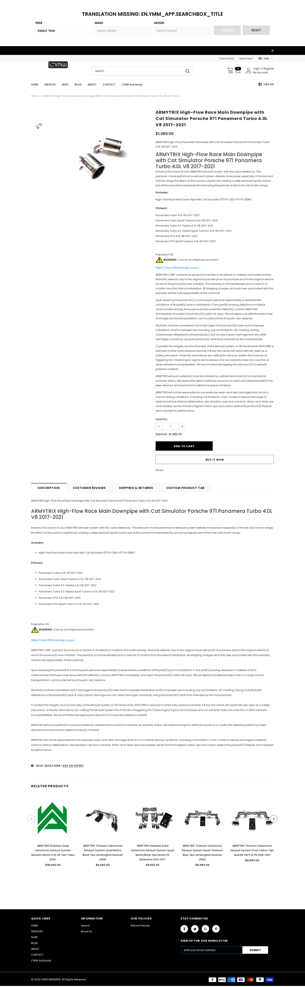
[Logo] (58, 64)
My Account (260, 72)
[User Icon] (248, 70)
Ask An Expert (73, 765)
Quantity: (162, 419)
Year (38, 23)
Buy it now (215, 460)
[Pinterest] (216, 929)
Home (35, 96)
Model (159, 23)
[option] (99, 157)
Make (99, 23)
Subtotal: (161, 434)
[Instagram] (205, 929)
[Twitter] (195, 929)
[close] (272, 51)
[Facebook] (184, 929)
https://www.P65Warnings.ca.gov (177, 267)
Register (269, 68)
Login (257, 68)
